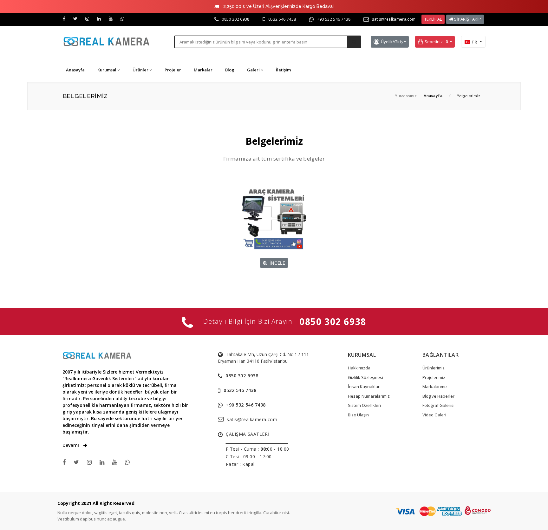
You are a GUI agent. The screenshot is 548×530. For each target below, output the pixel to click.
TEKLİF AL (433, 19)
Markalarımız (434, 386)
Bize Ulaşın (358, 415)
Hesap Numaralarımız (369, 396)
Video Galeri (434, 415)
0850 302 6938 (236, 19)
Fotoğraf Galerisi (438, 405)
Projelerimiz (433, 377)
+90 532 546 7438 (334, 19)
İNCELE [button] (277, 263)
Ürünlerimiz (433, 368)
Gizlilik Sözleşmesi (365, 377)
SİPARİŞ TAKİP (467, 19)
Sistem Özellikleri (364, 405)
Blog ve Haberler (438, 396)
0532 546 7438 (282, 19)
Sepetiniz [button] (436, 41)
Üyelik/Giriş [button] (392, 41)
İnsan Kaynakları (364, 386)
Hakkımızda (359, 368)
